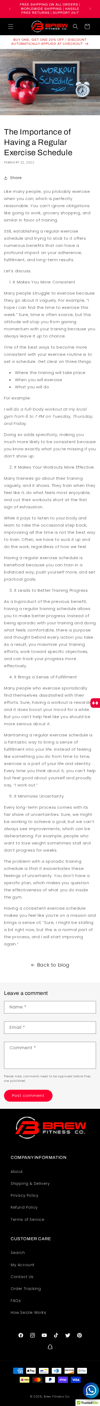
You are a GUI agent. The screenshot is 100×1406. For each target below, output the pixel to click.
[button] (11, 26)
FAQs (16, 1300)
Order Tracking (26, 1288)
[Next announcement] (90, 9)
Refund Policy (24, 1207)
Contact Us (22, 1276)
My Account (23, 1264)
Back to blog (53, 965)
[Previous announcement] (10, 9)
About (17, 1171)
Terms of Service (28, 1219)
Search (18, 1252)
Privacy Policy (24, 1195)
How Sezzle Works (28, 1312)
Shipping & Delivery (30, 1183)
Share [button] (16, 177)
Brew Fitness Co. (57, 1396)
